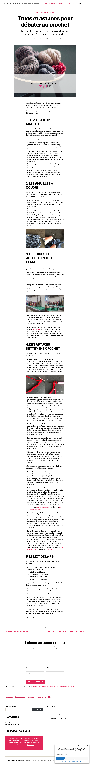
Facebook (9, 697)
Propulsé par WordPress (47, 760)
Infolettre (39, 697)
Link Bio (48, 697)
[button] (87, 745)
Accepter (60, 758)
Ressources (62, 3)
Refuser (69, 758)
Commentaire (29, 654)
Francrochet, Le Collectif (11, 3)
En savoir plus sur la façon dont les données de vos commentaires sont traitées (54, 686)
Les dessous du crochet (47, 12)
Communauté (20, 697)
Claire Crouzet (34, 38)
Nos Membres (52, 3)
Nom (27, 667)
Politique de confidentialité (76, 761)
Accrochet (49, 549)
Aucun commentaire (57, 38)
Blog (37, 12)
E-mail (47, 667)
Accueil (45, 3)
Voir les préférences (81, 758)
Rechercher (37, 709)
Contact (70, 3)
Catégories (7, 722)
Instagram (30, 697)
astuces (29, 621)
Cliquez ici (30, 745)
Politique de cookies (66, 761)
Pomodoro (36, 329)
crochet (34, 621)
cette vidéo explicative (43, 507)
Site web (28, 673)
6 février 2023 (45, 38)
